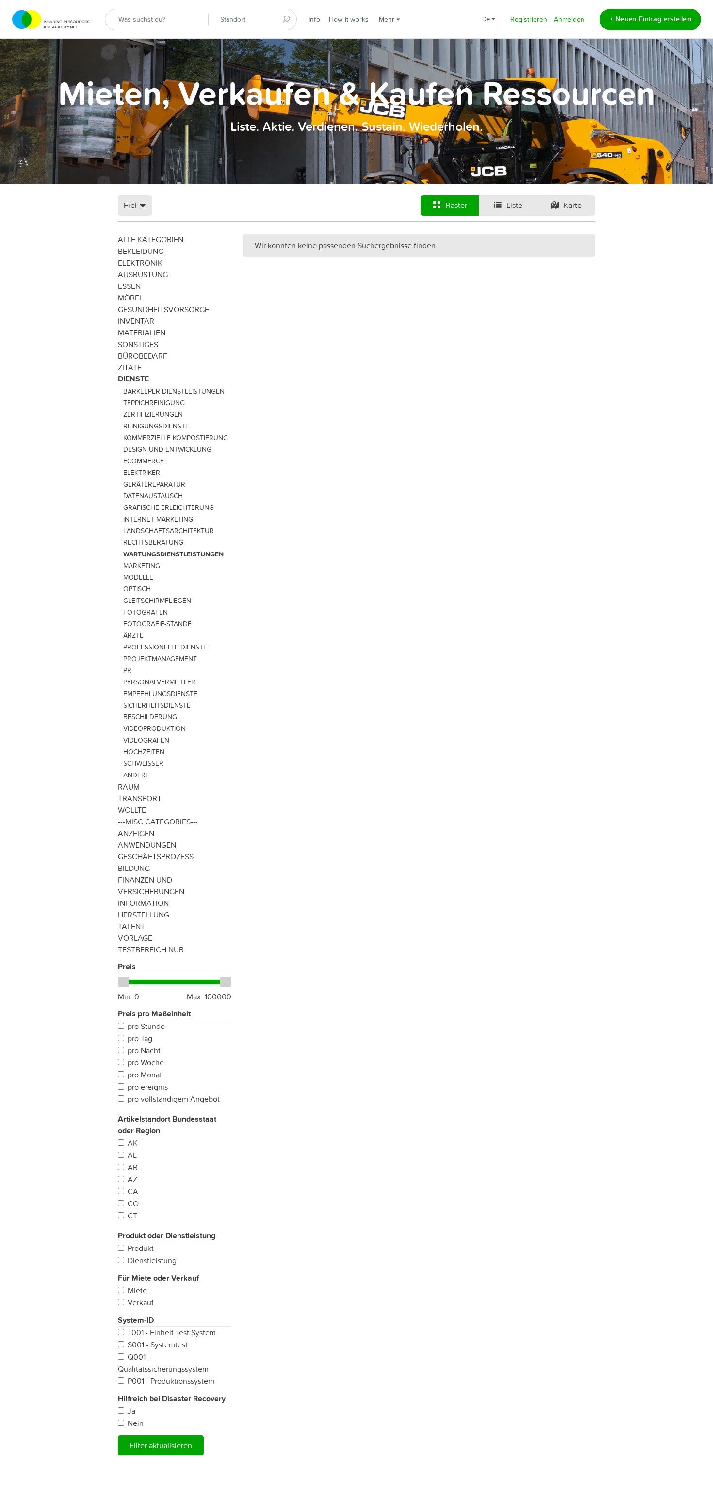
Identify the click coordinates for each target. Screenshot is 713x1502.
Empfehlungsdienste (160, 693)
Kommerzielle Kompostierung (175, 438)
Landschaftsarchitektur (168, 531)
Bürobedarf (142, 355)
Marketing (141, 565)
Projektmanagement (160, 659)
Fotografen (145, 612)
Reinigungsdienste (156, 426)
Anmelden (569, 19)
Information (143, 903)
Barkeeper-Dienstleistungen (174, 391)
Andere (136, 775)
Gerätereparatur (154, 484)
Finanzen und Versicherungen (151, 885)
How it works (349, 19)
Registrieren (528, 19)
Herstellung (143, 914)
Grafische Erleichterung (168, 507)
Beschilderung (150, 717)
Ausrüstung (143, 274)
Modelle (138, 577)
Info (314, 19)
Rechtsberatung (153, 542)
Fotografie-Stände (157, 624)
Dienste (133, 378)
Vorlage (135, 938)
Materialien (141, 332)
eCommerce (143, 461)
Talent (131, 926)
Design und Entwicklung (167, 449)
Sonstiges (138, 344)
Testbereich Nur (151, 949)
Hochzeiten (143, 752)
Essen (129, 286)
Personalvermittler (159, 682)
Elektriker (141, 472)
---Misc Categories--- (158, 821)
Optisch (137, 589)
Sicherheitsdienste (157, 705)
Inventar (136, 321)
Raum (129, 786)
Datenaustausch (153, 496)
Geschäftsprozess (156, 856)
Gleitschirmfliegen (157, 600)
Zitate (130, 367)
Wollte (132, 810)
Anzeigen (136, 833)
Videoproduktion (154, 728)
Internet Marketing (158, 519)
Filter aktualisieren (161, 1445)
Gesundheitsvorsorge (163, 309)
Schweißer (143, 763)
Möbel (130, 297)
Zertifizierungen (153, 414)
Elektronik (140, 262)
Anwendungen (147, 844)
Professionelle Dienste (165, 647)
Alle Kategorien (150, 239)
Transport (140, 798)
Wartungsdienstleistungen (173, 554)
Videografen (146, 740)
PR (127, 670)
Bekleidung (140, 251)
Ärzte (133, 635)
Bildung (134, 868)
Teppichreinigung (154, 403)
